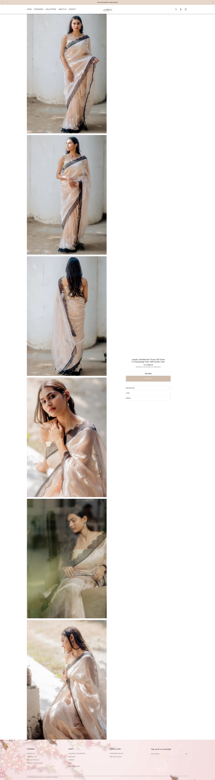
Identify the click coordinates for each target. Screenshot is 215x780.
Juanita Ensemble (37, 777)
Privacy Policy (33, 760)
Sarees (71, 760)
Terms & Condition (35, 763)
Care (127, 393)
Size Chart (148, 373)
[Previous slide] (2, 2)
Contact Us (32, 757)
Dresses (71, 757)
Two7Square (54, 777)
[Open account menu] (180, 9)
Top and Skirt (74, 766)
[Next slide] (212, 2)
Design (128, 398)
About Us (31, 753)
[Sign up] (186, 754)
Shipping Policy (116, 753)
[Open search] (176, 9)
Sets (70, 763)
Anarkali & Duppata (76, 753)
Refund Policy (116, 757)
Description (130, 388)
